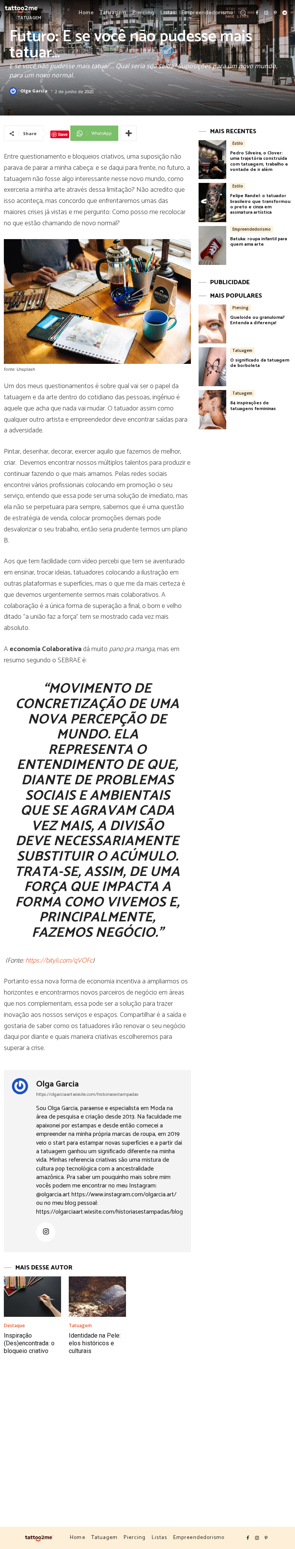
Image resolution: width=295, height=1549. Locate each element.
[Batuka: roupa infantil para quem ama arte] (212, 245)
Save (63, 134)
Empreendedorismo (251, 229)
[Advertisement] (147, 1445)
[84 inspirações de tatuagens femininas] (212, 409)
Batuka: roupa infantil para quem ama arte (258, 241)
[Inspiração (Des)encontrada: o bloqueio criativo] (32, 1296)
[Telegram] (284, 13)
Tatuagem (80, 1325)
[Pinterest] (275, 13)
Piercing (240, 307)
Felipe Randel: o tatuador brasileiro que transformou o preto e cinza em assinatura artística (260, 204)
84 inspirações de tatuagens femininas (253, 405)
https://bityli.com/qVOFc (59, 960)
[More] (129, 133)
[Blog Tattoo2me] (21, 8)
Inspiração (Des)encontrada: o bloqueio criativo (29, 1343)
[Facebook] (257, 13)
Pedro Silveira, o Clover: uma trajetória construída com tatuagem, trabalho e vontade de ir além (259, 161)
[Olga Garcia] (14, 91)
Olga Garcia (34, 91)
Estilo (237, 143)
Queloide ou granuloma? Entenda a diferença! (257, 320)
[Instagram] (266, 13)
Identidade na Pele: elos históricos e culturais (95, 1343)
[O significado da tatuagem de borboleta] (212, 366)
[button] (243, 13)
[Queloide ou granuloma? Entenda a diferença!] (212, 324)
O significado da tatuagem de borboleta (259, 363)
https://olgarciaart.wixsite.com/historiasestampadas (87, 1094)
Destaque (14, 1325)
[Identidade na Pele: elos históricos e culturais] (97, 1296)
